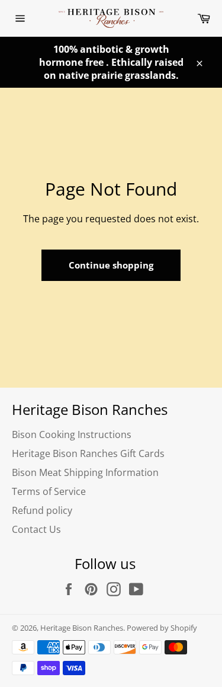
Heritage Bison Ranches (81, 627)
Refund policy (42, 510)
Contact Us (36, 529)
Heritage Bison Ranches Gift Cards (88, 453)
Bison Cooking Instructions (71, 434)
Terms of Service (49, 491)
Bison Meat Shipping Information (85, 472)
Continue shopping (111, 265)
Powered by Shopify (162, 627)
